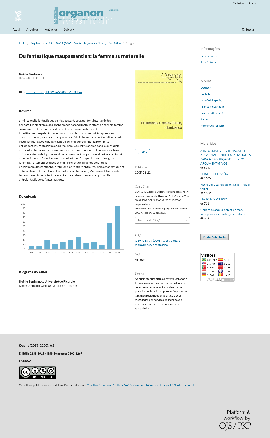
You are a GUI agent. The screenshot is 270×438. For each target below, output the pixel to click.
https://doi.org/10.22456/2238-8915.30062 (54, 92)
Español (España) (211, 100)
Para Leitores (208, 56)
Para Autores (208, 62)
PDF (144, 152)
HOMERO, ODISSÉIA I (215, 174)
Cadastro (238, 3)
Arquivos (32, 29)
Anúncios (51, 29)
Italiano (205, 119)
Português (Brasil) (212, 125)
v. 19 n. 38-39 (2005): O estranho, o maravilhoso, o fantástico (83, 43)
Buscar (249, 29)
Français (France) (211, 113)
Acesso (253, 3)
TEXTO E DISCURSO (213, 199)
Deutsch (205, 87)
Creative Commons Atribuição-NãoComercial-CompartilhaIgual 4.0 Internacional (140, 385)
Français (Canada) (212, 106)
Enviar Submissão (214, 237)
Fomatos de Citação (150, 220)
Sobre (68, 29)
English (205, 94)
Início (22, 43)
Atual (16, 29)
